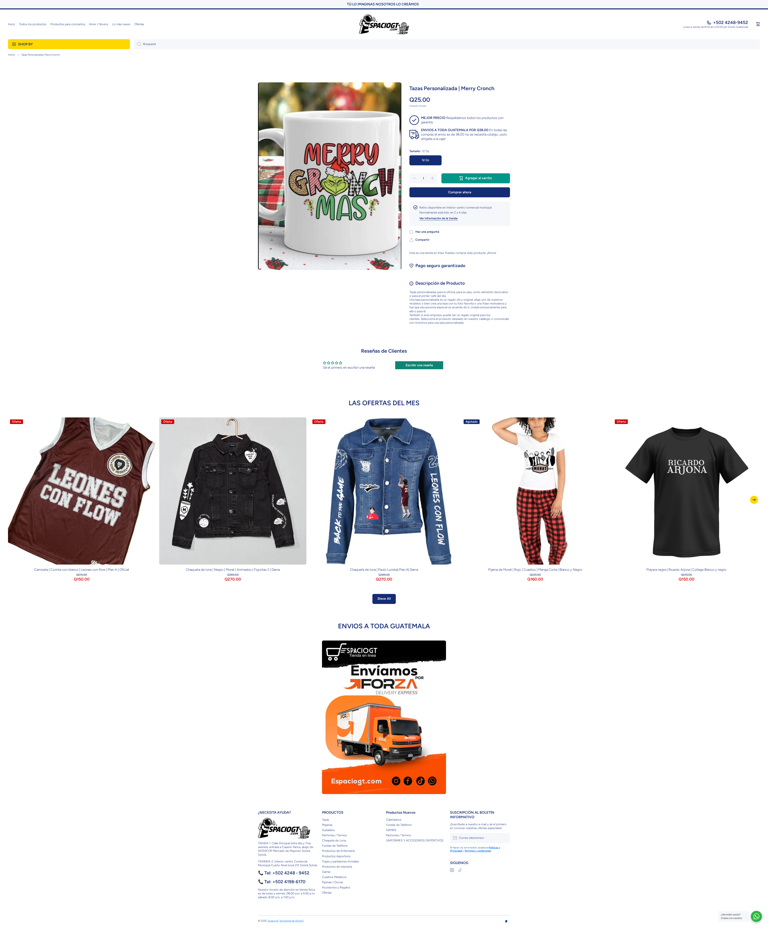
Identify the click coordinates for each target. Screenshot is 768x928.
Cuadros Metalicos (334, 877)
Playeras (327, 825)
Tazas (325, 819)
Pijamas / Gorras (332, 882)
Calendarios (393, 819)
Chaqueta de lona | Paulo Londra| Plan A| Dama (384, 570)
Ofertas (327, 892)
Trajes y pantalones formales (340, 861)
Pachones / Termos (334, 835)
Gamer (326, 872)
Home (11, 54)
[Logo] (384, 24)
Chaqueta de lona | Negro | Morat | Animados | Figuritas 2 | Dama (233, 570)
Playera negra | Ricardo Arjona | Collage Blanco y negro (686, 570)
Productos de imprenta (337, 866)
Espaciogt (273, 920)
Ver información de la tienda (438, 218)
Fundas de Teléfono (335, 845)
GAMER (391, 830)
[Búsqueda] (137, 44)
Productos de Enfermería (338, 851)
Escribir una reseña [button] (419, 365)
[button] (758, 24)
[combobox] (447, 44)
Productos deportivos (336, 856)
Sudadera (328, 830)
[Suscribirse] (505, 838)
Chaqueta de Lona (334, 840)
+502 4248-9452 (730, 22)
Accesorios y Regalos (336, 887)
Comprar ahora (459, 192)
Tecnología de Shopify (291, 920)
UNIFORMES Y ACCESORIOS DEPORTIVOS (414, 840)
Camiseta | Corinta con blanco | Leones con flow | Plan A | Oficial (81, 570)
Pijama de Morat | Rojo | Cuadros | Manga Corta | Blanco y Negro (535, 570)
